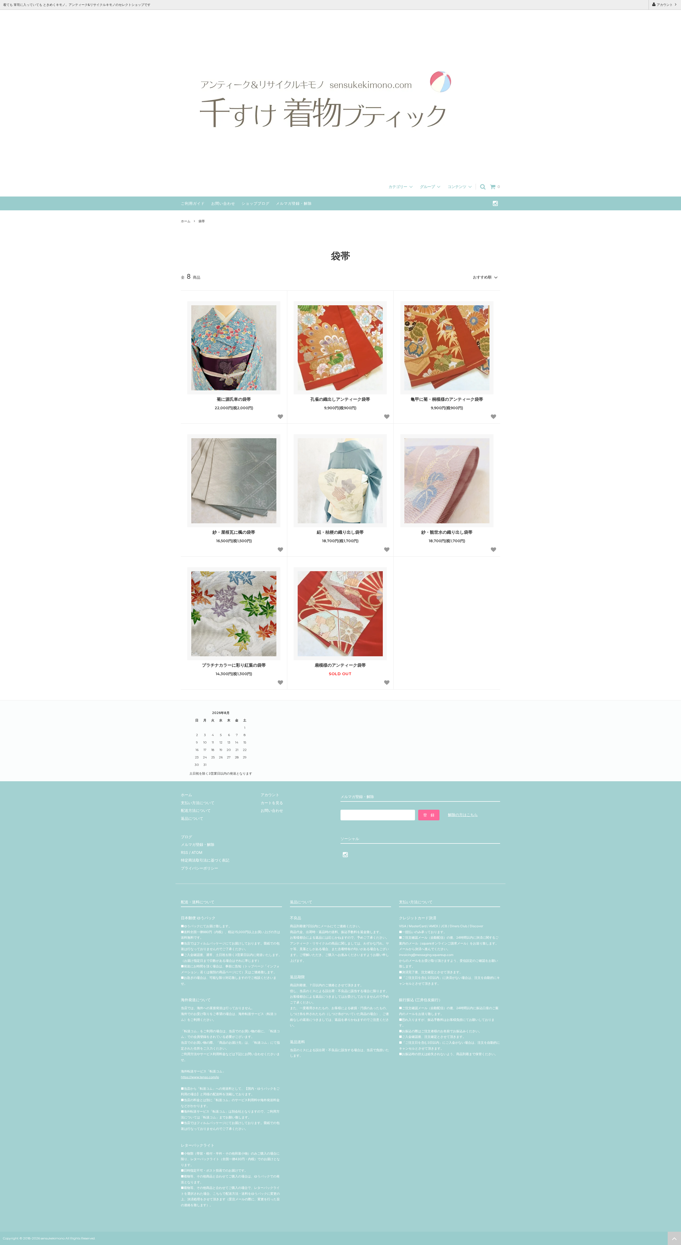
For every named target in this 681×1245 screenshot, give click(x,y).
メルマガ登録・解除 (294, 203)
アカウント (665, 5)
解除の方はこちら (463, 814)
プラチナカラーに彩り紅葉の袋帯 (234, 665)
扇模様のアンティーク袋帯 (340, 665)
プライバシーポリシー (199, 868)
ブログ (186, 836)
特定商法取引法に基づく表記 (205, 860)
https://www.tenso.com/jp (200, 1077)
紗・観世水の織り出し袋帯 (446, 532)
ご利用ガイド (193, 203)
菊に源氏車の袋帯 (236, 399)
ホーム (185, 221)
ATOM (197, 852)
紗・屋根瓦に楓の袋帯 (234, 532)
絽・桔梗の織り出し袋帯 (340, 532)
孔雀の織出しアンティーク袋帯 (340, 399)
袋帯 (201, 221)
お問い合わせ (223, 203)
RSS (184, 852)
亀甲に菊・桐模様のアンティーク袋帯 (447, 399)
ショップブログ (255, 203)
